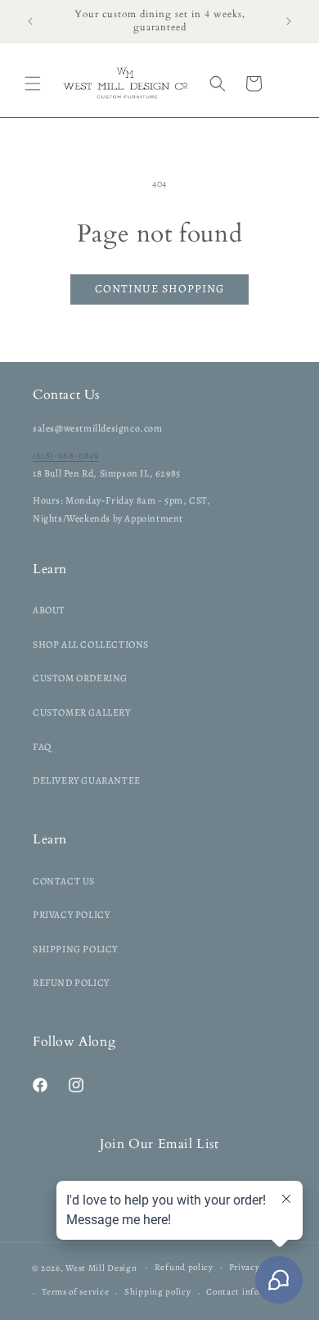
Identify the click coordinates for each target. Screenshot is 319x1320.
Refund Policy (71, 982)
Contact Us (64, 881)
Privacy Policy (71, 914)
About (49, 610)
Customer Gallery (82, 712)
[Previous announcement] (30, 21)
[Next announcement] (289, 21)
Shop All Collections (91, 644)
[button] (33, 84)
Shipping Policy (75, 949)
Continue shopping (159, 288)
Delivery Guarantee (87, 780)
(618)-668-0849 (65, 455)
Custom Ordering (80, 678)
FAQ (42, 746)
